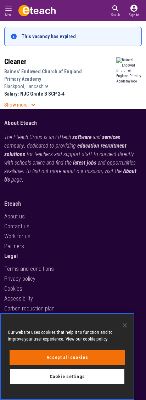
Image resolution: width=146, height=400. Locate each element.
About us (14, 216)
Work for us (17, 236)
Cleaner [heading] (15, 61)
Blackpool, (15, 86)
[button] (115, 10)
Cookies (13, 288)
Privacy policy (19, 278)
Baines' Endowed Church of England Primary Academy (43, 75)
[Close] (125, 325)
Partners (14, 246)
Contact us (16, 226)
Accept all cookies (67, 357)
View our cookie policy (86, 339)
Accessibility (18, 298)
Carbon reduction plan (29, 308)
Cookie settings (67, 376)
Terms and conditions (29, 268)
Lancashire (38, 86)
